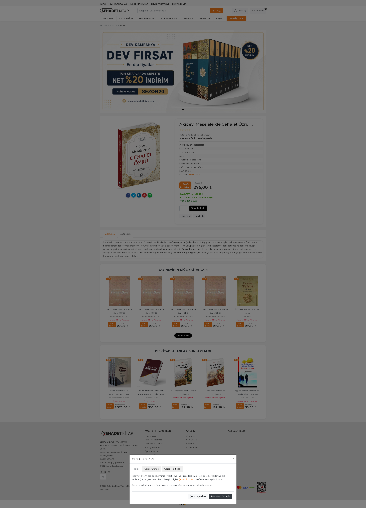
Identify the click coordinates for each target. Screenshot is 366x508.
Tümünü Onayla (220, 496)
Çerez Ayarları (198, 496)
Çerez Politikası (187, 479)
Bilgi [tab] (136, 469)
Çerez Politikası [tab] (172, 469)
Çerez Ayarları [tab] (151, 469)
